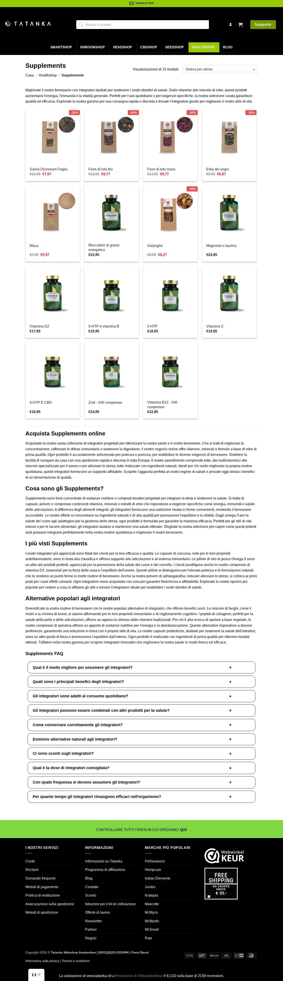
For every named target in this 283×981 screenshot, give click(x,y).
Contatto (91, 887)
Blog (228, 47)
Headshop (122, 47)
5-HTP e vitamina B (103, 326)
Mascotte (152, 904)
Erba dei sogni (217, 169)
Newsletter (93, 921)
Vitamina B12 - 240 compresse (162, 404)
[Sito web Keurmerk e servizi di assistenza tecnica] (224, 855)
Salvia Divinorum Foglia (48, 169)
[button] (240, 24)
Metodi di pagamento (41, 887)
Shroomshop (92, 47)
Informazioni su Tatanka (103, 861)
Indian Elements (157, 878)
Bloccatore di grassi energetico (103, 247)
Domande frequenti (40, 878)
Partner (91, 929)
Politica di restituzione (42, 895)
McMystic (152, 921)
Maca (34, 246)
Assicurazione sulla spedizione (49, 904)
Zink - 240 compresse (105, 402)
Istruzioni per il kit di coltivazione (110, 904)
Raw (148, 938)
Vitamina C (215, 326)
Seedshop (174, 47)
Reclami (31, 870)
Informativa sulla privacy (42, 960)
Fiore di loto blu (100, 169)
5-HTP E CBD (41, 402)
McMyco (151, 912)
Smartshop (61, 47)
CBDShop (148, 47)
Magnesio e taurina (221, 246)
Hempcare (153, 870)
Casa (29, 75)
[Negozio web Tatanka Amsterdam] (27, 23)
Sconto (90, 895)
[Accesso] (230, 24)
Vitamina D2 (39, 326)
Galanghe (155, 246)
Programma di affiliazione (105, 870)
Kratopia (151, 895)
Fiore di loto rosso (161, 169)
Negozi (90, 938)
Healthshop (203, 47)
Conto (30, 861)
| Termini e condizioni (74, 960)
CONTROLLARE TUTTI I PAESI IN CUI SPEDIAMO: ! (141, 830)
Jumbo (150, 887)
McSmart (152, 929)
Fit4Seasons (155, 861)
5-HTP (152, 326)
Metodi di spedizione (41, 912)
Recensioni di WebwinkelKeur (139, 976)
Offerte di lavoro (97, 912)
